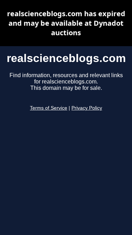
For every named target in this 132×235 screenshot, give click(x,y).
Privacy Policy (86, 108)
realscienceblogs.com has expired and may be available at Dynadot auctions (66, 23)
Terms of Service (48, 108)
